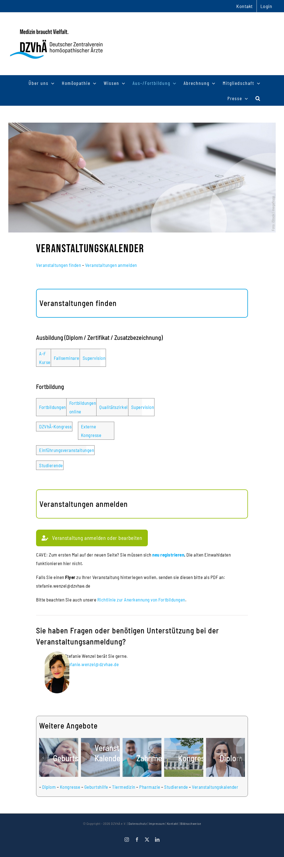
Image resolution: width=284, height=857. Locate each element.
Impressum (157, 823)
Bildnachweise (190, 823)
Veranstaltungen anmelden (111, 265)
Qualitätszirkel (113, 407)
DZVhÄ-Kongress (55, 426)
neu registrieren (168, 554)
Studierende (51, 465)
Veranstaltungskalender (215, 787)
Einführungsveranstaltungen (66, 450)
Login (266, 6)
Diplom (49, 787)
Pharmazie (149, 787)
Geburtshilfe (96, 787)
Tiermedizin (123, 787)
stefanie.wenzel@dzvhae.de (92, 664)
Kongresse (70, 787)
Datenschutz (137, 823)
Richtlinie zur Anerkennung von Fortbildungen (141, 599)
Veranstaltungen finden (58, 265)
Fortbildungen (52, 407)
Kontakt (172, 823)
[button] (258, 98)
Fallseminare (66, 358)
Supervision (94, 358)
